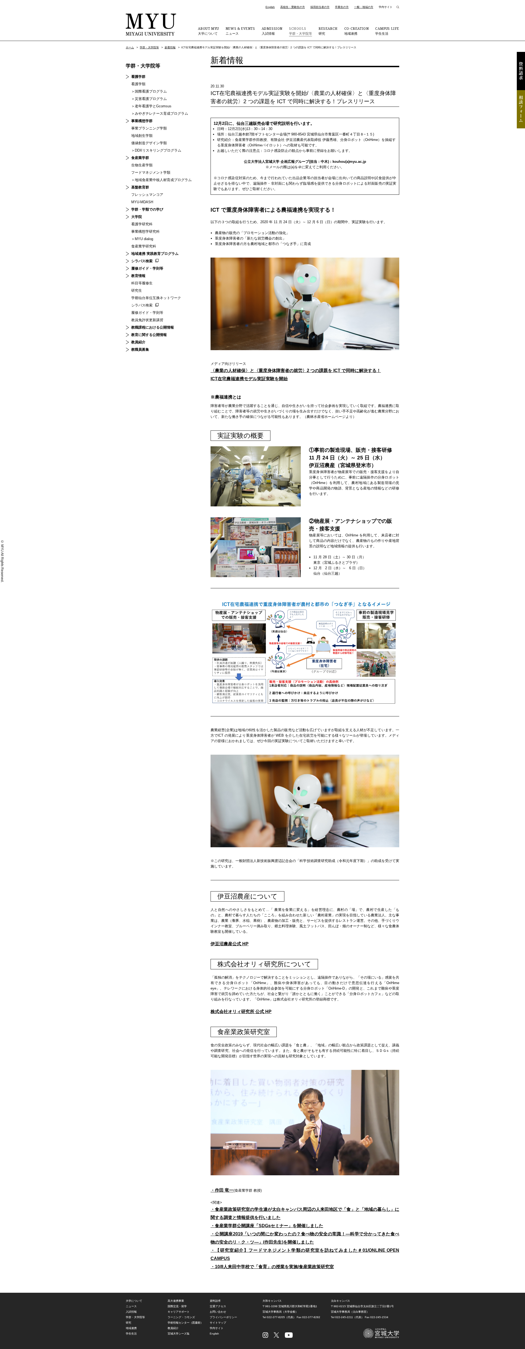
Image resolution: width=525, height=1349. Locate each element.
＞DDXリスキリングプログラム (156, 150)
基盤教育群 (140, 187)
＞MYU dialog (142, 239)
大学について (208, 31)
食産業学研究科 (143, 246)
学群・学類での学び (147, 209)
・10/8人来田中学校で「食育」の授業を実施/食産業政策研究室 (272, 1266)
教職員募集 (140, 349)
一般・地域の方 (363, 6)
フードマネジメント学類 (150, 172)
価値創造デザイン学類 (149, 143)
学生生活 (387, 31)
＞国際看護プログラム (149, 91)
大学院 (136, 217)
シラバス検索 (142, 261)
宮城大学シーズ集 (178, 1333)
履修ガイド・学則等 (147, 268)
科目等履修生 (142, 283)
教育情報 (138, 276)
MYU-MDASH (142, 202)
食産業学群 (140, 158)
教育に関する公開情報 (149, 335)
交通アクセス (218, 1306)
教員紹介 (138, 342)
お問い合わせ (218, 1311)
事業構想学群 (142, 121)
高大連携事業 (176, 1300)
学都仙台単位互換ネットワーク (156, 298)
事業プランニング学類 (149, 128)
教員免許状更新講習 (147, 320)
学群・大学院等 (300, 31)
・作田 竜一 (222, 1190)
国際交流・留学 (177, 1306)
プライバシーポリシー (223, 1317)
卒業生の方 (342, 6)
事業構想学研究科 (145, 231)
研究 (328, 31)
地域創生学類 (142, 136)
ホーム (130, 47)
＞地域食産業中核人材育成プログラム (161, 180)
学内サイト (385, 6)
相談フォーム (521, 109)
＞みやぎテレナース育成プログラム (159, 113)
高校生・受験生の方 (292, 6)
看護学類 (138, 84)
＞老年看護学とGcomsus (151, 106)
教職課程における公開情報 (152, 327)
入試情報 (272, 31)
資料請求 (521, 71)
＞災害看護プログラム (149, 99)
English (270, 6)
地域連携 (356, 31)
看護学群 (138, 77)
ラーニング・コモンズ (181, 1317)
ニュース (240, 31)
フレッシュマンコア (147, 195)
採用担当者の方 (319, 6)
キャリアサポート (178, 1311)
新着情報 (170, 47)
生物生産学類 (142, 165)
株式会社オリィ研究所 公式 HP (241, 1011)
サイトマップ (218, 1322)
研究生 (136, 290)
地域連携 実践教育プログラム (155, 254)
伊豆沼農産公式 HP (230, 943)
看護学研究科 (142, 224)
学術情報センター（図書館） (185, 1322)
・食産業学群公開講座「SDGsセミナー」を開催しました (267, 1225)
